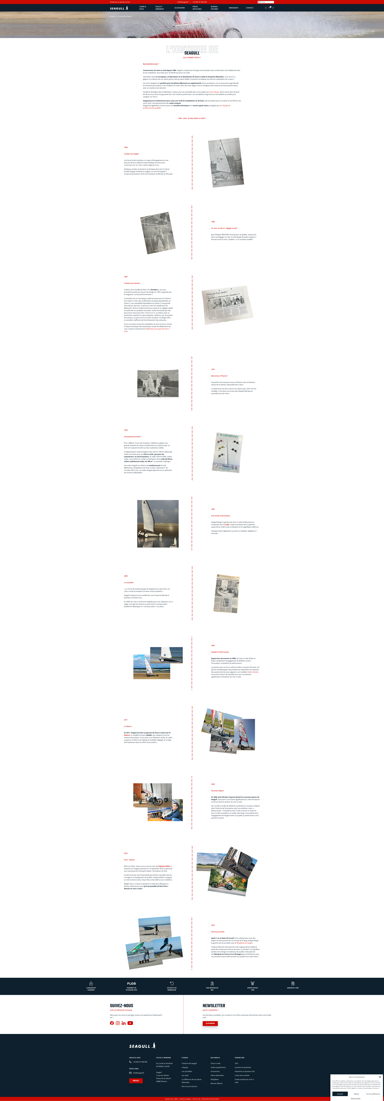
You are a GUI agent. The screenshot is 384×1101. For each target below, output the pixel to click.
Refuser (356, 1094)
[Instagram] (118, 1023)
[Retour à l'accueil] (119, 8)
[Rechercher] (273, 8)
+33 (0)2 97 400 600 (199, 2)
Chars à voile (142, 8)
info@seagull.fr (182, 2)
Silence (127, 735)
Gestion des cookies (171, 1099)
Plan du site (196, 1099)
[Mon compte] (266, 8)
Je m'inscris (210, 1023)
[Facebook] (112, 1023)
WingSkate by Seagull (244, 943)
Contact (250, 8)
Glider (249, 672)
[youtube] (130, 1023)
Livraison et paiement (243, 1067)
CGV (236, 1063)
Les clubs (185, 1075)
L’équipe (185, 1067)
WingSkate (233, 8)
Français (262, 2)
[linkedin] (124, 1023)
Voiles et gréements (218, 1067)
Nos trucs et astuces (189, 1086)
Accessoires (179, 8)
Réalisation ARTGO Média (210, 1099)
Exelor (256, 672)
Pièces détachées (197, 8)
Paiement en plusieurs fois (120, 2)
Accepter (340, 1094)
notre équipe (214, 92)
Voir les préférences (373, 1094)
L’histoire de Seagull (189, 1063)
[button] (380, 1077)
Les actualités (187, 1071)
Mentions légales (355, 1098)
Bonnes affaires (214, 8)
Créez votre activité (242, 1075)
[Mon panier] (269, 8)
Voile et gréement (159, 8)
